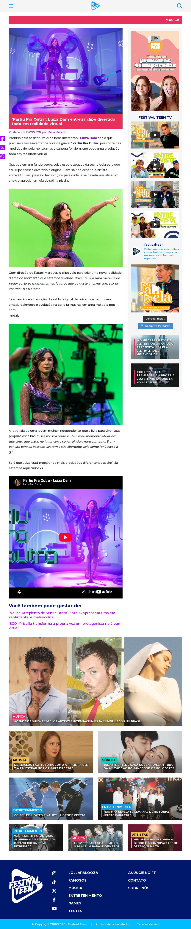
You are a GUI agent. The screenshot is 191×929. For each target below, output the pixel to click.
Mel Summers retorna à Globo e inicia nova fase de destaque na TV (156, 843)
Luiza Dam (88, 138)
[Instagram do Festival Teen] (54, 873)
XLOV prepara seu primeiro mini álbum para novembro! (96, 844)
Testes (75, 911)
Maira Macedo (57, 132)
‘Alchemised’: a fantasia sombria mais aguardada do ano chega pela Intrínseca (35, 841)
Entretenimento (85, 896)
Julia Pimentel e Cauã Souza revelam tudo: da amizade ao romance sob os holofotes (139, 766)
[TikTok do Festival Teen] (54, 882)
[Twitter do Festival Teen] (54, 891)
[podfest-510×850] (155, 71)
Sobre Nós (138, 888)
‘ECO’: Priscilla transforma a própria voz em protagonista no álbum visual (155, 377)
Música (172, 20)
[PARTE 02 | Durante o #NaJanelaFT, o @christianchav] (155, 288)
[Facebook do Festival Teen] (54, 900)
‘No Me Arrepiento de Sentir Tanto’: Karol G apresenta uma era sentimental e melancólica (155, 347)
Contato (137, 880)
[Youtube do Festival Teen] (54, 909)
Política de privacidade (112, 924)
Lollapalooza (83, 873)
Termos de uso (148, 924)
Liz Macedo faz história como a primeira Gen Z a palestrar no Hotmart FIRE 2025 (51, 766)
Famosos (77, 880)
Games (74, 903)
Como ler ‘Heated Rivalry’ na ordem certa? (49, 815)
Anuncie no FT (142, 873)
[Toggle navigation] (11, 6)
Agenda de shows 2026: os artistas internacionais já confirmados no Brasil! (78, 721)
